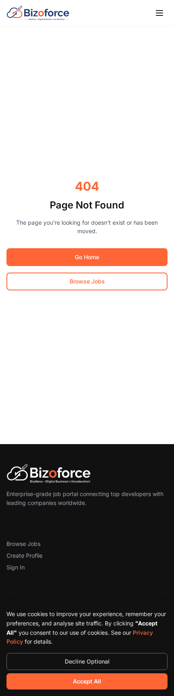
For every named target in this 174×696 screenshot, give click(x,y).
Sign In (15, 567)
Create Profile (24, 555)
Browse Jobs (87, 281)
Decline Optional (87, 661)
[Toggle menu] (159, 13)
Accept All (87, 681)
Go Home (87, 256)
